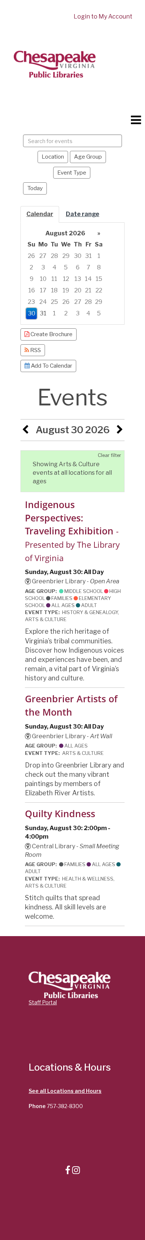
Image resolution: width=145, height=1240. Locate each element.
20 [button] (77, 290)
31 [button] (88, 255)
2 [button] (31, 267)
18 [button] (54, 290)
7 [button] (88, 267)
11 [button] (54, 278)
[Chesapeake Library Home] (54, 63)
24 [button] (43, 301)
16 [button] (31, 290)
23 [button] (31, 301)
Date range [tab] (82, 214)
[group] (72, 273)
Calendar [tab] (39, 214)
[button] (136, 120)
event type (71, 172)
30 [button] (77, 255)
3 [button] (43, 267)
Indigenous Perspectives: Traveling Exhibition (72, 531)
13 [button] (77, 278)
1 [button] (98, 255)
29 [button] (66, 255)
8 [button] (99, 267)
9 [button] (31, 278)
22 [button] (99, 290)
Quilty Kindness (60, 813)
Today (35, 188)
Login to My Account (103, 16)
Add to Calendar (51, 365)
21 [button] (88, 290)
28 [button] (54, 255)
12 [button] (66, 278)
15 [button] (99, 278)
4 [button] (54, 267)
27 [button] (42, 255)
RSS (35, 350)
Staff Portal (43, 1002)
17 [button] (43, 290)
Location (53, 156)
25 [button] (54, 301)
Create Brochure (50, 334)
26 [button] (31, 255)
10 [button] (43, 278)
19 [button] (65, 290)
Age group (88, 156)
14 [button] (88, 278)
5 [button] (66, 267)
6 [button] (78, 267)
